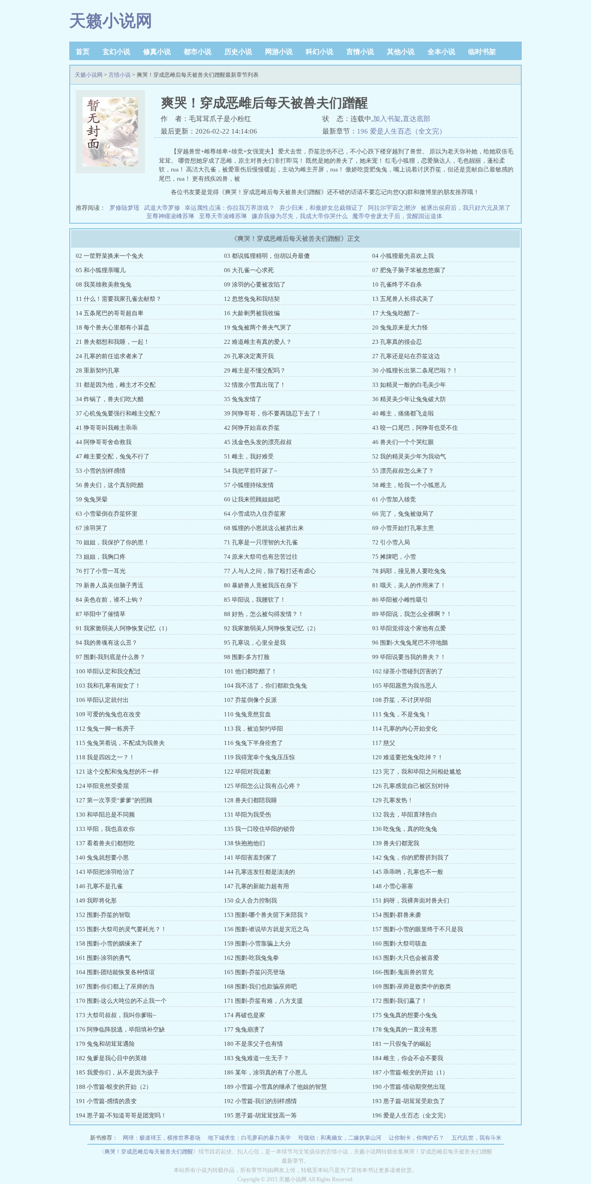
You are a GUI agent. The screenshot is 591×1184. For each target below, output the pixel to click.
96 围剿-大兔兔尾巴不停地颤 (410, 642)
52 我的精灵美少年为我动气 (409, 456)
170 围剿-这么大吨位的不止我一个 (121, 1000)
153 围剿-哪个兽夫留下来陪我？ (266, 914)
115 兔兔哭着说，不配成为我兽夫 (120, 742)
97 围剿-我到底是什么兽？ (110, 656)
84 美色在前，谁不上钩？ (110, 599)
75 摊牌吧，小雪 (394, 556)
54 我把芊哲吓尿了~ (250, 470)
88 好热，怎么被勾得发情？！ (264, 613)
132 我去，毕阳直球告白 (404, 814)
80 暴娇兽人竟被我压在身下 (261, 585)
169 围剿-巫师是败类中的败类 (411, 986)
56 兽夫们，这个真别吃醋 (110, 485)
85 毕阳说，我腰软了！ (255, 599)
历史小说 (238, 51)
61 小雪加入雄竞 (394, 499)
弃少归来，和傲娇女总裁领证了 (321, 207)
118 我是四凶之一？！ (105, 757)
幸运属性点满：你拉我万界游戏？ (230, 207)
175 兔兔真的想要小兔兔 (404, 1015)
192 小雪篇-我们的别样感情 (260, 1101)
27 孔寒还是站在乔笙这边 (406, 356)
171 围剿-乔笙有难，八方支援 (263, 1000)
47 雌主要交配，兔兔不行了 (113, 456)
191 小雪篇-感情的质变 (106, 1101)
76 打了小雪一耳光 (101, 571)
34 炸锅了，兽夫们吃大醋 (110, 399)
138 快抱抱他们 (244, 843)
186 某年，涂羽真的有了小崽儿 (265, 1072)
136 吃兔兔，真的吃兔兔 (404, 828)
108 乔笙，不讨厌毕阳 (401, 699)
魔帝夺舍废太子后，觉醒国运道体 (397, 216)
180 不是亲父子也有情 (253, 1043)
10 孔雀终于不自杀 (397, 284)
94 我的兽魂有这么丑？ (107, 642)
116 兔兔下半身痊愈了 (253, 742)
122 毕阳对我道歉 (247, 771)
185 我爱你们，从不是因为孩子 (117, 1072)
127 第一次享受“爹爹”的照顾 (114, 800)
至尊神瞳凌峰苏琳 (170, 216)
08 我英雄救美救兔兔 (104, 284)
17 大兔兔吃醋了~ (395, 313)
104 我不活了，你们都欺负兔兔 (265, 685)
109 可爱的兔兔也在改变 (108, 714)
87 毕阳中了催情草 (101, 613)
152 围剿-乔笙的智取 (103, 914)
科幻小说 (319, 51)
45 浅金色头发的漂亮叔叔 (258, 442)
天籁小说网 (110, 21)
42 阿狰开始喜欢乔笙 (252, 427)
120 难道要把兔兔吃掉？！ (407, 757)
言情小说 (360, 51)
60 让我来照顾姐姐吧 (252, 499)
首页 (83, 51)
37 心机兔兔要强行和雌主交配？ (119, 413)
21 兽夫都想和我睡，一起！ (113, 341)
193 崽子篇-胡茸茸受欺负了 (408, 1101)
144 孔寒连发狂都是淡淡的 (259, 871)
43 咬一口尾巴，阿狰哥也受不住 (415, 427)
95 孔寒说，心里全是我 (255, 642)
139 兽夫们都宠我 (395, 843)
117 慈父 (383, 742)
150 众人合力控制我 (250, 900)
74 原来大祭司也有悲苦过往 (261, 556)
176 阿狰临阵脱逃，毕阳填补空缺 (120, 1029)
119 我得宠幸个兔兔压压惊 (259, 757)
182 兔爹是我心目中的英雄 (111, 1058)
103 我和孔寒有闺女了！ (108, 685)
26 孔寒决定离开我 (249, 356)
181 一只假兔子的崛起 (401, 1043)
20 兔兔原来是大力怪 (400, 327)
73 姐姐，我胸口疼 (101, 556)
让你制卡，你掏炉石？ (416, 1138)
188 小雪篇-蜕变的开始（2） (114, 1086)
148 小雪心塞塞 (392, 886)
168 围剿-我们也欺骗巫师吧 (260, 986)
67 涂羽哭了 (92, 528)
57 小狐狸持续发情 (249, 485)
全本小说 (441, 51)
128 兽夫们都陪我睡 (250, 800)
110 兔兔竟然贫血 (247, 714)
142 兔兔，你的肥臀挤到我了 (410, 857)
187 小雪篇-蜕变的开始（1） (410, 1072)
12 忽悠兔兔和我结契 (252, 298)
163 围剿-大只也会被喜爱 (405, 957)
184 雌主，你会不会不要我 (407, 1058)
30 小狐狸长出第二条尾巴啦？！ (415, 370)
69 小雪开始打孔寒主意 (403, 528)
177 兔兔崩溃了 (244, 1029)
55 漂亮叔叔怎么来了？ (403, 470)
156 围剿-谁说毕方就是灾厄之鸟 (266, 929)
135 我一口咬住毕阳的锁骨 (259, 828)
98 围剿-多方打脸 (247, 656)
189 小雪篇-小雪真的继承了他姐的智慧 (275, 1086)
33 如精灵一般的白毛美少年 (409, 384)
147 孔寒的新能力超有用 (256, 886)
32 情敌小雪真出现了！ (255, 384)
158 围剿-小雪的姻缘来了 (109, 943)
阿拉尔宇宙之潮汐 (392, 207)
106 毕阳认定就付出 (102, 699)
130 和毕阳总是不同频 (105, 814)
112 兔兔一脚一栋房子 (105, 728)
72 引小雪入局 (391, 542)
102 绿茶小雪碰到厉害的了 (407, 671)
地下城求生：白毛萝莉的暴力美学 (249, 1138)
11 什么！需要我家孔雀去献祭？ (119, 298)
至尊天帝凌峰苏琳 (223, 216)
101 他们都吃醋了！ (250, 671)
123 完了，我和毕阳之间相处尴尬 (416, 771)
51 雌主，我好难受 (249, 456)
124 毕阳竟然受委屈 (102, 785)
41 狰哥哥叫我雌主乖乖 (107, 427)
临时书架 (482, 51)
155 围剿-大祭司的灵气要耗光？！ (121, 929)
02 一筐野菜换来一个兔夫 (110, 255)
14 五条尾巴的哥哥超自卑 (110, 313)
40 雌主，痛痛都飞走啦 (403, 413)
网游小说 (279, 51)
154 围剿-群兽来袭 (396, 914)
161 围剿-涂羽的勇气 (103, 957)
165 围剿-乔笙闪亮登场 (254, 972)
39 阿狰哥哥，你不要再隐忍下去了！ (273, 413)
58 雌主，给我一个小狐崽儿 (409, 485)
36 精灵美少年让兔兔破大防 (409, 399)
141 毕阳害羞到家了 (250, 857)
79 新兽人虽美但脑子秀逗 (110, 585)
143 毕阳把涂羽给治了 (105, 871)
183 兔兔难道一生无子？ (256, 1058)
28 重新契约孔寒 (98, 370)
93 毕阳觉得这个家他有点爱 (409, 628)
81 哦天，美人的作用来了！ (409, 585)
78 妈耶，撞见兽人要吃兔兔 (409, 571)
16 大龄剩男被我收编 (252, 313)
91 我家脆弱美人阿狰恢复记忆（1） (123, 628)
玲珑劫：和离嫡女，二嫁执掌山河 (339, 1138)
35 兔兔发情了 (243, 399)
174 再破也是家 (244, 1015)
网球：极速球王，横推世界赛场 (161, 1138)
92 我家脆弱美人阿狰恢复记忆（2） (271, 628)
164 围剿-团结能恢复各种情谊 (115, 972)
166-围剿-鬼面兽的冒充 (403, 972)
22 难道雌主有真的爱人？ (258, 341)
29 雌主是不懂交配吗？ (255, 370)
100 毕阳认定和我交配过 (108, 671)
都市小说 (197, 51)
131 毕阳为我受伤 (247, 814)
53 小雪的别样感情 (101, 470)
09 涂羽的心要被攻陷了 (255, 284)
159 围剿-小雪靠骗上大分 (257, 943)
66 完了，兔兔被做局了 (403, 513)
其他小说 (401, 51)
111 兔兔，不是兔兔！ (401, 714)
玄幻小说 (116, 51)
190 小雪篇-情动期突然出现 (408, 1086)
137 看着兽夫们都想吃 (105, 843)
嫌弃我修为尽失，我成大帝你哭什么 (300, 216)
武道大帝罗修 (162, 207)
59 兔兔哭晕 (92, 499)
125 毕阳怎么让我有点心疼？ (262, 785)
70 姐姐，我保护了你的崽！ (113, 542)
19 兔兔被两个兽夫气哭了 (258, 327)
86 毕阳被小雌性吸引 (400, 599)
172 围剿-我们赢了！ (399, 1000)
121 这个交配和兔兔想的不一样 (117, 771)
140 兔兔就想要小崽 (102, 857)
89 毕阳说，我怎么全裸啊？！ (412, 613)
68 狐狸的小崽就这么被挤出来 (264, 528)
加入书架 (387, 118)
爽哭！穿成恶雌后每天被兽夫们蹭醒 (148, 1151)
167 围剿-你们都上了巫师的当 (115, 986)
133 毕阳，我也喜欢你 (105, 828)
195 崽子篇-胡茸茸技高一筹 (260, 1115)
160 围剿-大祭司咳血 (399, 943)
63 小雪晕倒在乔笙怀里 (107, 513)
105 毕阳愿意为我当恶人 (404, 685)
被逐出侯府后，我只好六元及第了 (466, 207)
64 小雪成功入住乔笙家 (255, 513)
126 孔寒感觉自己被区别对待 (410, 785)
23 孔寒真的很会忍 (397, 341)
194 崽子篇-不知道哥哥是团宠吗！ (121, 1115)
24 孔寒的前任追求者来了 (110, 356)
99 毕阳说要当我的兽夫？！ (409, 656)
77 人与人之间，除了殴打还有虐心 (270, 571)
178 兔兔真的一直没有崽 (404, 1029)
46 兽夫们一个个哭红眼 (403, 442)
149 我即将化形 (96, 900)
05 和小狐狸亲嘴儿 (101, 270)
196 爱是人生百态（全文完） (401, 131)
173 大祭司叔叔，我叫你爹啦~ (116, 1015)
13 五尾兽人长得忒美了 (403, 298)
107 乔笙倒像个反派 (250, 699)
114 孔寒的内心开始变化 (404, 728)
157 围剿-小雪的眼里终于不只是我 (417, 929)
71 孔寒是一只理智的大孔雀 (261, 542)
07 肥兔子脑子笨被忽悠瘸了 (409, 270)
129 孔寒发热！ (392, 800)
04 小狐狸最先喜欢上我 (403, 255)
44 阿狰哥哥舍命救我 (104, 442)
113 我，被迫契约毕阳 (253, 728)
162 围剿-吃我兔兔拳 (251, 957)
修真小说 (157, 51)
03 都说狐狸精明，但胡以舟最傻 (267, 255)
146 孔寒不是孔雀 (99, 886)
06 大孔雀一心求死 (249, 270)
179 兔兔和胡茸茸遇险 (105, 1043)
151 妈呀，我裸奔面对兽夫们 (410, 900)
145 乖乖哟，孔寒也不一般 (407, 871)
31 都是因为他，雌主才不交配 (116, 384)
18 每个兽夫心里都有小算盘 (113, 327)
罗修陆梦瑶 (124, 207)
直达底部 (416, 118)
